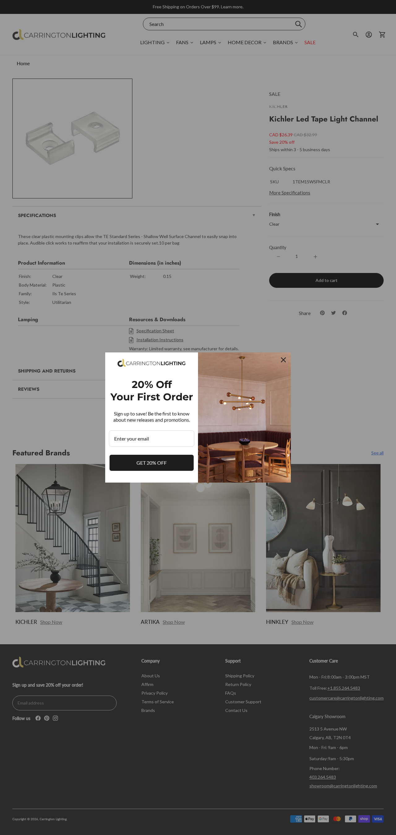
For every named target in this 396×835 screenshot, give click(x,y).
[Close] (283, 359)
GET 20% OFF (151, 463)
